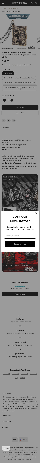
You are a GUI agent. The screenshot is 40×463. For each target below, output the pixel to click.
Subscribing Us (20, 244)
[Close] (36, 213)
